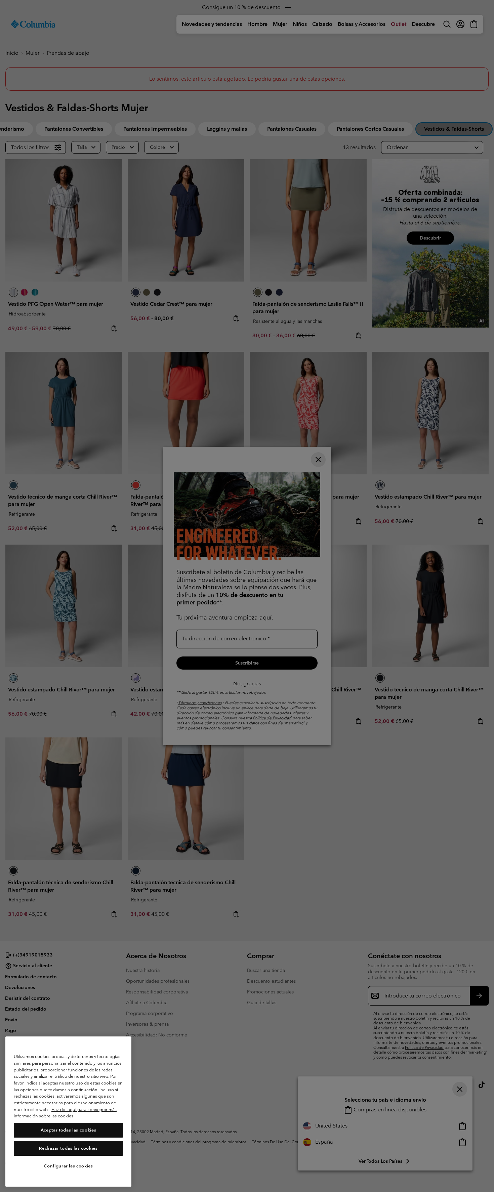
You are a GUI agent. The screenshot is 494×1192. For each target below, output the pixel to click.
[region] (68, 1111)
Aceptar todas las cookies (68, 1130)
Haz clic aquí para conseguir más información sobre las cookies (65, 1113)
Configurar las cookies (68, 1166)
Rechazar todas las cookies (68, 1148)
